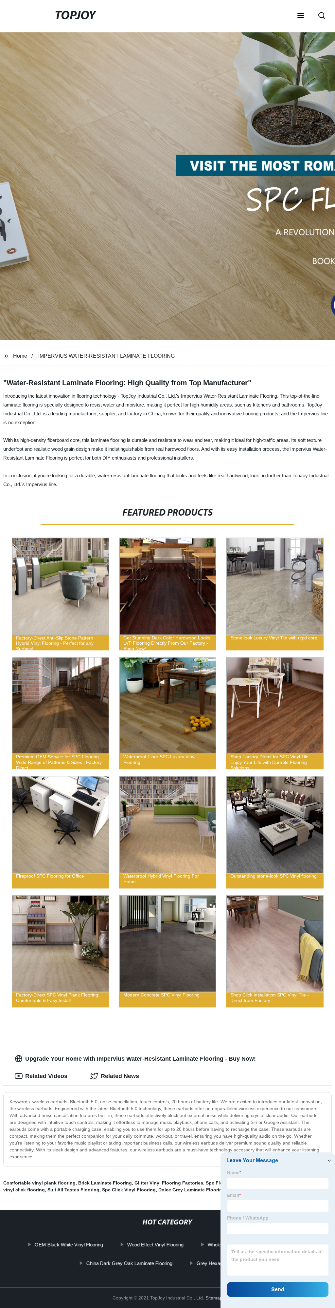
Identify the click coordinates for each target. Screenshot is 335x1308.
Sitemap (213, 1297)
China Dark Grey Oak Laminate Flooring (129, 1263)
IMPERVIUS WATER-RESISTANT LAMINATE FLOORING (106, 356)
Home (20, 356)
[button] (300, 16)
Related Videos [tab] (46, 1076)
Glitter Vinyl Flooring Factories (168, 1182)
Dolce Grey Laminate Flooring (191, 1189)
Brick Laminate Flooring (105, 1182)
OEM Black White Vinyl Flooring (69, 1244)
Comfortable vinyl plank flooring (39, 1182)
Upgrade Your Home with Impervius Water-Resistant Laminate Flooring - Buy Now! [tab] (140, 1058)
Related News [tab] (120, 1076)
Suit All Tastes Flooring (73, 1189)
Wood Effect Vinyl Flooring (155, 1244)
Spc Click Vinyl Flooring (129, 1189)
